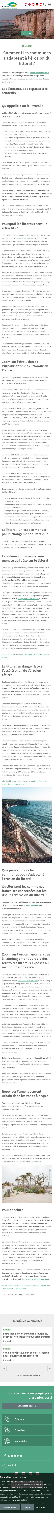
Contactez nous (25, 1405)
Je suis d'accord (10, 1507)
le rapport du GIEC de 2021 (28, 599)
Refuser (28, 1507)
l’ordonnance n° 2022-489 (28, 980)
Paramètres (40, 1507)
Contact (12, 1465)
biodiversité (25, 238)
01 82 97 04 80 (15, 1455)
